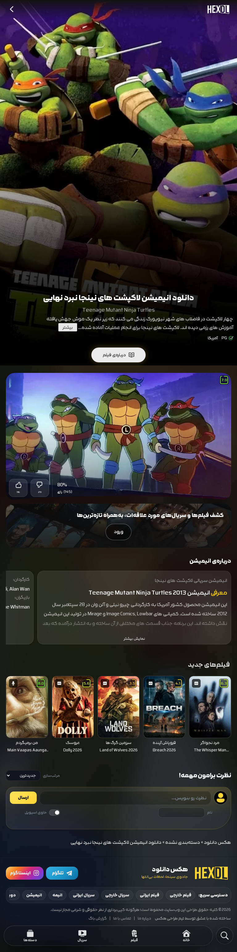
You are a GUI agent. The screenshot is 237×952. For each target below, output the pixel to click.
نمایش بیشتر (134, 638)
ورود (118, 531)
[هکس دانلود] (217, 9)
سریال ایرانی (84, 895)
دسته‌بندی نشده (182, 842)
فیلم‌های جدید (209, 665)
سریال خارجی (117, 895)
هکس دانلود (217, 842)
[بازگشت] (12, 9)
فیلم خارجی (180, 895)
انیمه (57, 895)
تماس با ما (122, 918)
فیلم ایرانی (149, 895)
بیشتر (68, 327)
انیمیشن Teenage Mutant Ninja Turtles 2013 (149, 592)
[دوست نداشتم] (40, 485)
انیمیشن (34, 895)
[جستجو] (224, 935)
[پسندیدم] (18, 485)
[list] (118, 715)
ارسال (23, 798)
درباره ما (144, 918)
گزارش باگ (98, 918)
